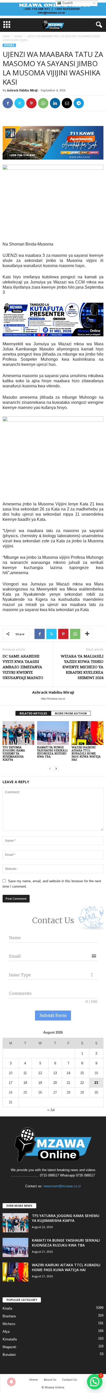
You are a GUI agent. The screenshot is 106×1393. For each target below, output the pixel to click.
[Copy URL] (90, 103)
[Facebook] (8, 103)
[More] (87, 634)
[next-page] (56, 768)
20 (55, 1083)
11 (25, 1073)
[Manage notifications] (11, 1382)
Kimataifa (10, 1339)
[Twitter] (19, 103)
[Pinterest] (31, 103)
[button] (94, 1381)
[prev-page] (49, 768)
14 (68, 1073)
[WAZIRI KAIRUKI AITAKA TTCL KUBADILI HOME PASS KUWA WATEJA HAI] (87, 733)
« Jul (51, 1110)
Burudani (9, 1355)
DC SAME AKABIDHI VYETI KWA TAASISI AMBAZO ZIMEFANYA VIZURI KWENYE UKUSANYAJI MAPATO (23, 667)
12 (40, 1073)
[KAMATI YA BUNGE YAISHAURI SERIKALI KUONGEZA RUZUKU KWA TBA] (53, 733)
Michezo (9, 1324)
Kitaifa (18, 36)
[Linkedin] (55, 103)
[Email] (67, 103)
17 (10, 1083)
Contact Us (69, 1379)
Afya (6, 1331)
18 (25, 1083)
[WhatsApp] (43, 103)
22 (82, 1083)
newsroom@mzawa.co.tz (62, 1186)
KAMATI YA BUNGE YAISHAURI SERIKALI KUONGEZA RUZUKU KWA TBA (52, 752)
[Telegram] (79, 103)
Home (6, 36)
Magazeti (9, 1347)
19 (40, 1083)
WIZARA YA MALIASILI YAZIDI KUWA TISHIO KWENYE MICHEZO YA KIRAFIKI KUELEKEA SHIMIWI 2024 (82, 667)
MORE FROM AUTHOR (71, 713)
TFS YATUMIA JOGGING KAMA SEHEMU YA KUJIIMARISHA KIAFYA (14, 753)
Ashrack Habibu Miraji (22, 90)
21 (68, 1083)
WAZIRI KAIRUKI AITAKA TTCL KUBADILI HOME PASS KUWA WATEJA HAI (86, 753)
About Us (50, 1379)
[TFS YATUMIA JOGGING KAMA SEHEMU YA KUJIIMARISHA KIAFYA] (18, 733)
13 (55, 1073)
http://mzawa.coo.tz (53, 698)
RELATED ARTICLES (33, 713)
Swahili (67, 3)
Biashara (9, 1316)
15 (82, 1073)
